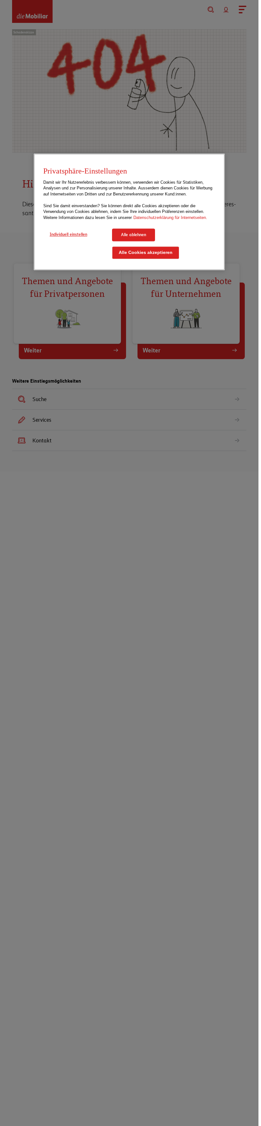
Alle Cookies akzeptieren (146, 252)
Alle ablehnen (133, 234)
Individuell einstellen (68, 234)
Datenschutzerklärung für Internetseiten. (170, 217)
